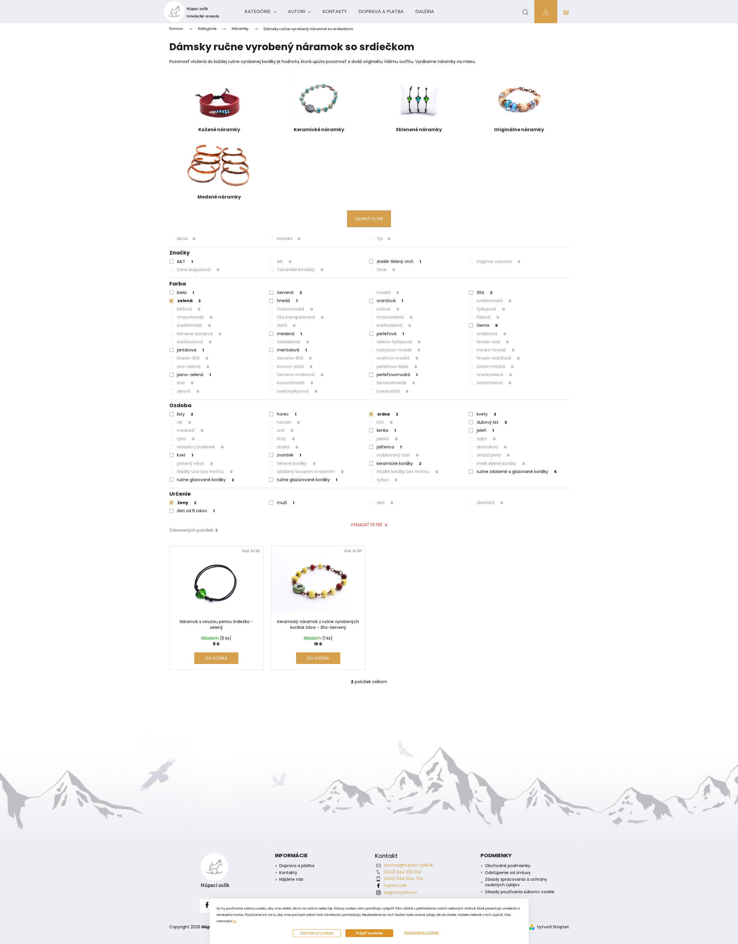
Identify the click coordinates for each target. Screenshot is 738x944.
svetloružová (194, 342)
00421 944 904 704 (403, 879)
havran (288, 422)
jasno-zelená (194, 375)
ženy (186, 503)
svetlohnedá (194, 325)
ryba (186, 439)
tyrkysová (491, 309)
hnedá (287, 301)
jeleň (485, 430)
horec (286, 414)
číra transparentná (300, 317)
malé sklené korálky (501, 463)
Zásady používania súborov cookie (519, 892)
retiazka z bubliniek (200, 447)
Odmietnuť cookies (316, 933)
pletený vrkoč (195, 463)
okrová (188, 391)
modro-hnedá (495, 350)
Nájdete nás (291, 879)
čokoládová (293, 342)
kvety (486, 414)
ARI (284, 261)
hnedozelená (494, 375)
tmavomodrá (295, 309)
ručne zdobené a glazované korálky (517, 471)
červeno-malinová (300, 375)
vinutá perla (493, 455)
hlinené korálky (296, 463)
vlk (184, 422)
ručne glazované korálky (205, 480)
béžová (188, 309)
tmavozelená (394, 317)
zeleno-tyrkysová (398, 342)
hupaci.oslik (395, 885)
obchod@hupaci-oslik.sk (408, 865)
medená (289, 334)
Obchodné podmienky (507, 866)
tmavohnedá (194, 317)
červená (289, 292)
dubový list (492, 422)
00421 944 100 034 (402, 872)
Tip (383, 238)
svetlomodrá (494, 301)
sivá (185, 383)
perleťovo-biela (397, 366)
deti (385, 503)
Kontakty (288, 873)
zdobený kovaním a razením (310, 471)
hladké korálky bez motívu (407, 471)
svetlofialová (494, 383)
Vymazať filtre (366, 525)
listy (185, 414)
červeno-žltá (294, 358)
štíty (286, 439)
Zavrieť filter (369, 219)
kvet (185, 455)
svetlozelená (394, 325)
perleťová (390, 334)
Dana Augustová (198, 269)
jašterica (389, 447)
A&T (185, 261)
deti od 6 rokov (196, 511)
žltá (484, 292)
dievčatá (490, 503)
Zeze (386, 269)
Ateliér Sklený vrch (399, 261)
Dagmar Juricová (498, 261)
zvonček (289, 455)
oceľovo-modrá (397, 358)
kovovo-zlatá (294, 366)
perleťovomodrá (397, 375)
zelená (189, 301)
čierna (487, 325)
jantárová (190, 350)
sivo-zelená (193, 366)
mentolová (292, 350)
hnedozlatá (392, 391)
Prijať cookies (369, 933)
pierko (387, 439)
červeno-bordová (199, 334)
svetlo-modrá (495, 366)
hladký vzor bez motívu (205, 471)
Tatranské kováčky (300, 269)
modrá (388, 292)
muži (285, 503)
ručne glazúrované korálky (307, 480)
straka (287, 447)
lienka (386, 430)
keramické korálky (399, 463)
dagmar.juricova (400, 892)
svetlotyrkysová (297, 391)
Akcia (186, 238)
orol (285, 430)
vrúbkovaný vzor (397, 455)
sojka (486, 439)
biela (185, 292)
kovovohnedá (295, 383)
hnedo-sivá (493, 342)
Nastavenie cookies (421, 933)
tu (234, 921)
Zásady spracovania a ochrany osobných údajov (516, 882)
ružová (388, 309)
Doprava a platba (296, 866)
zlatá (286, 325)
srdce (387, 414)
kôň (385, 422)
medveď (190, 430)
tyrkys (387, 480)
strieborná (491, 334)
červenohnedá (396, 383)
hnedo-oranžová (498, 358)
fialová (488, 317)
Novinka (288, 238)
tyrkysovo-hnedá (398, 350)
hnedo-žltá (192, 358)
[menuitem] (260, 11)
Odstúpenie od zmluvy (508, 873)
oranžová (390, 301)
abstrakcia (492, 447)
